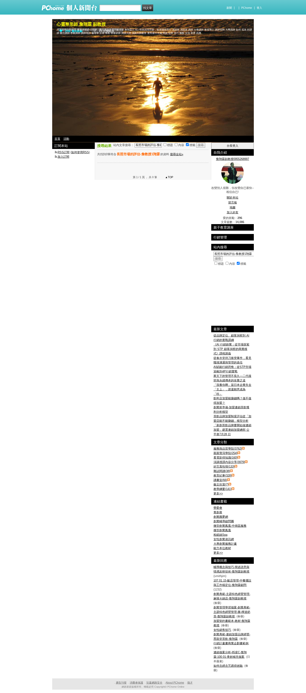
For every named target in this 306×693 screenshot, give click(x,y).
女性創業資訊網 (223, 539)
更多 (218, 493)
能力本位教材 (222, 548)
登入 (259, 7)
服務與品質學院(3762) (227, 448)
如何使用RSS (80, 152)
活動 (66, 138)
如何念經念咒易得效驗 (228, 665)
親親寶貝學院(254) (225, 453)
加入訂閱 (63, 156)
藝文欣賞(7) (220, 484)
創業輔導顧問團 (223, 521)
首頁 (57, 138)
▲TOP (168, 177)
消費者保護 (136, 682)
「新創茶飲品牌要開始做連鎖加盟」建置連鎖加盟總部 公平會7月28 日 (232, 430)
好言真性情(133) (224, 466)
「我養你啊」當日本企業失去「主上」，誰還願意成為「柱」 (232, 389)
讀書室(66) (220, 480)
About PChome (175, 682)
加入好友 (232, 212)
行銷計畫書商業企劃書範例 (230, 643)
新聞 (229, 7)
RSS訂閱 (63, 152)
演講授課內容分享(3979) (229, 462)
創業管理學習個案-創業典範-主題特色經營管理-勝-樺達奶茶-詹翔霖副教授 (231, 612)
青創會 (217, 512)
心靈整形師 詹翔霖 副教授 (81, 24)
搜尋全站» (176, 154)
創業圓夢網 (220, 516)
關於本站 (232, 197)
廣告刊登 (121, 682)
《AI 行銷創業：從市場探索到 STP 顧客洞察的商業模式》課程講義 (231, 349)
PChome (246, 7)
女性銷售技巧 (222, 630)
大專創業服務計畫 (225, 543)
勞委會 (217, 507)
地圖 (232, 207)
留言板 (232, 202)
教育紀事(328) (222, 475)
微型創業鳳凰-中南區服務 (229, 525)
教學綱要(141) (222, 489)
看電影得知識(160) (225, 457)
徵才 (190, 682)
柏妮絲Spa (220, 534)
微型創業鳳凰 (222, 530)
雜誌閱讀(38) (221, 471)
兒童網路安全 (154, 682)
